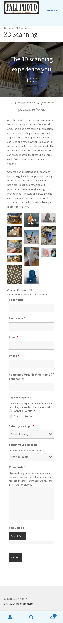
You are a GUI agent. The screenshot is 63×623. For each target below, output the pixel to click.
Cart (48, 614)
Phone (14, 356)
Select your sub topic (23, 445)
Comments (17, 467)
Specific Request (24, 416)
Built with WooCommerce (19, 603)
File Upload (16, 528)
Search (31, 617)
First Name (17, 300)
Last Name (17, 318)
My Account (10, 617)
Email (13, 337)
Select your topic (21, 426)
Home (11, 27)
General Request (24, 411)
